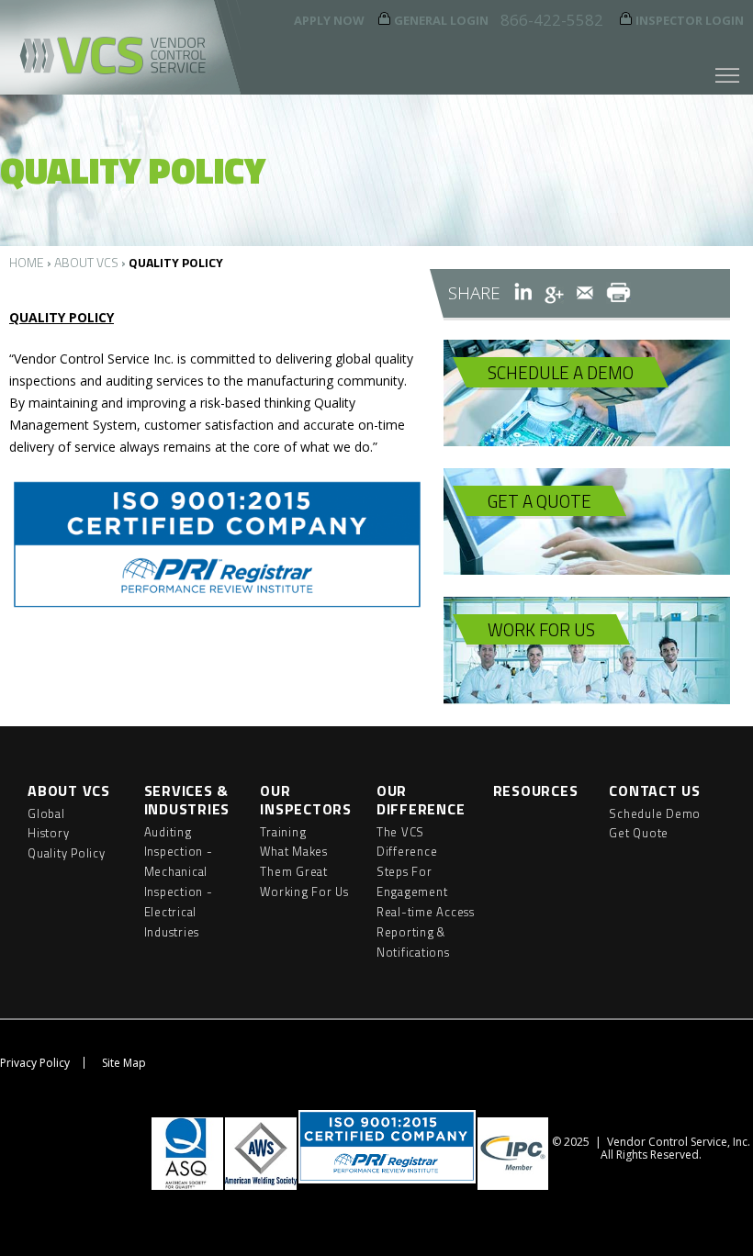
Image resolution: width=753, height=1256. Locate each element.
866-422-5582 (551, 19)
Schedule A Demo (561, 372)
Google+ (554, 293)
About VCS (86, 262)
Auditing (168, 832)
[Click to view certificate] (217, 606)
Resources (536, 790)
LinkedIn (523, 293)
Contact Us (655, 790)
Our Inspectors (306, 799)
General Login (441, 20)
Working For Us (304, 891)
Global (46, 813)
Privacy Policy (35, 1063)
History (48, 833)
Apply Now (329, 20)
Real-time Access (425, 912)
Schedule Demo (655, 813)
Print (618, 293)
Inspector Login (689, 20)
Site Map (124, 1063)
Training (283, 832)
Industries (172, 932)
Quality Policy (67, 853)
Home (26, 262)
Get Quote (639, 833)
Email (585, 293)
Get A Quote (539, 501)
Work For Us (541, 629)
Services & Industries (187, 799)
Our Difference (421, 799)
